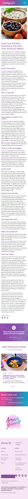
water (12, 196)
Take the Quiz (13, 337)
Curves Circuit (15, 53)
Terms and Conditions (18, 459)
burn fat (13, 60)
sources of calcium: (9, 142)
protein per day (5, 83)
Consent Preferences (18, 469)
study (5, 109)
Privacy (10, 399)
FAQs (2, 463)
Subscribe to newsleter (15, 403)
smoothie (4, 229)
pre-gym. (22, 274)
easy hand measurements (9, 241)
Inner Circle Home (17, 349)
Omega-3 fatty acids (11, 100)
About (3, 451)
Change (17, 444)
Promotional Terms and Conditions (20, 464)
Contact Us (7, 476)
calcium (22, 128)
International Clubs (20, 455)
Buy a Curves (19, 451)
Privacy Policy (5, 482)
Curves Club (4, 455)
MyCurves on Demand (5, 459)
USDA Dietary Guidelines (8, 157)
